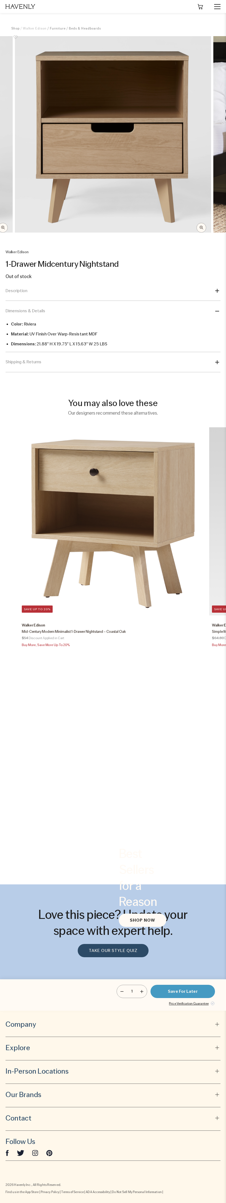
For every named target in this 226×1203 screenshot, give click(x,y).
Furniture (58, 28)
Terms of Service (72, 1192)
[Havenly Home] (20, 6)
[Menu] (214, 6)
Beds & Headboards (85, 28)
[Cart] (200, 6)
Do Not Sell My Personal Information (137, 1192)
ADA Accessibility (98, 1192)
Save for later (182, 991)
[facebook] (7, 1152)
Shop (15, 28)
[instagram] (35, 1152)
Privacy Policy (50, 1192)
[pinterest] (49, 1152)
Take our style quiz (113, 950)
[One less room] (121, 991)
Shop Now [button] (142, 920)
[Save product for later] (15, 40)
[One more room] (141, 991)
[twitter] (20, 1152)
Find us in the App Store (22, 1192)
